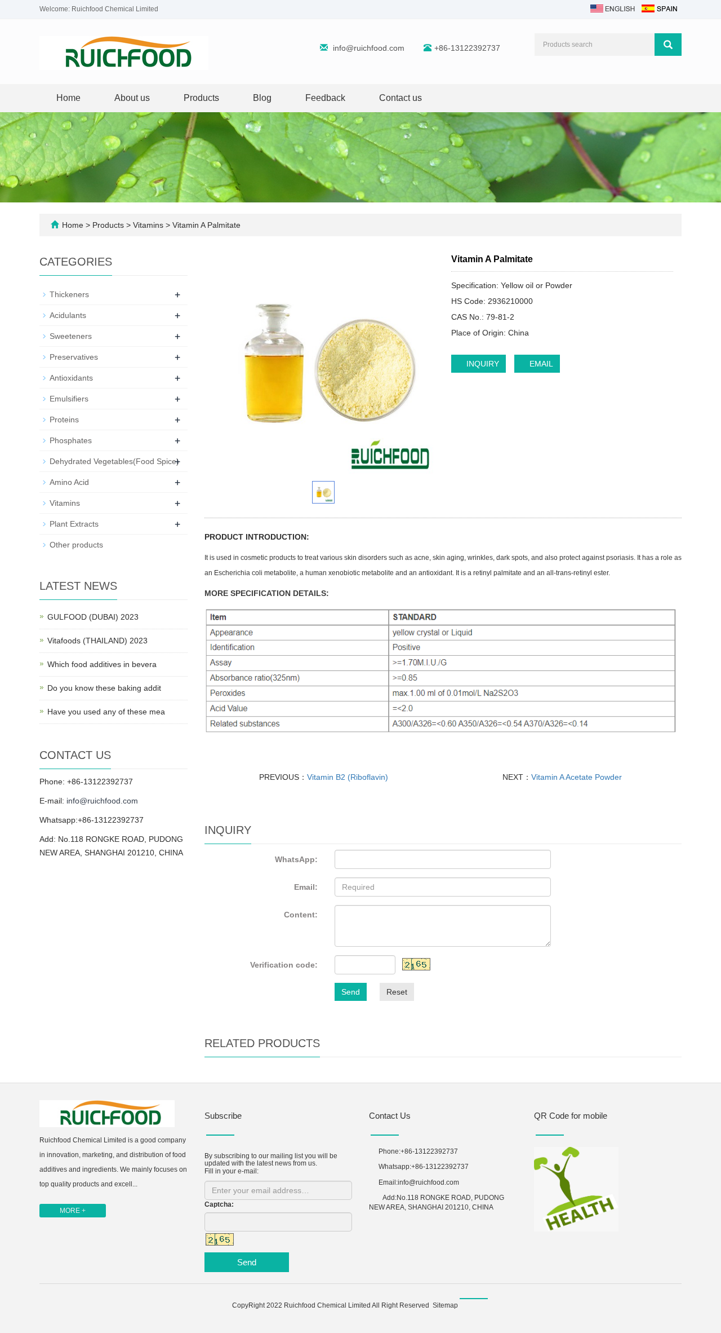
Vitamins (148, 224)
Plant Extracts (74, 523)
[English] (613, 8)
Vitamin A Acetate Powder (576, 777)
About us (132, 98)
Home (68, 98)
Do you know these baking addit (104, 687)
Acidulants (68, 315)
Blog (262, 98)
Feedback (325, 98)
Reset (396, 991)
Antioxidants (71, 377)
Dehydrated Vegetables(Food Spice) (114, 461)
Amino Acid (69, 482)
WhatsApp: (296, 859)
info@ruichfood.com (368, 47)
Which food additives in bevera (102, 664)
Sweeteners (71, 336)
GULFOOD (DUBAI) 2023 (93, 616)
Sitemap (445, 1305)
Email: (306, 886)
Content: (301, 914)
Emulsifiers (69, 398)
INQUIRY (481, 363)
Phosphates (71, 440)
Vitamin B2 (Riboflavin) (347, 777)
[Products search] (668, 44)
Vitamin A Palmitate (205, 224)
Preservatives (74, 356)
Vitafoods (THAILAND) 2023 (97, 640)
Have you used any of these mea (106, 711)
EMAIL (540, 363)
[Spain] (659, 8)
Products (201, 98)
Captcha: (219, 1204)
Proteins (64, 419)
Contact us (400, 98)
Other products (76, 544)
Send (350, 991)
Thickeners (69, 294)
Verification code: (284, 964)
